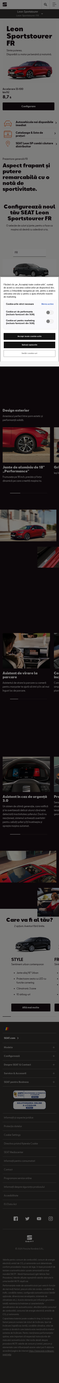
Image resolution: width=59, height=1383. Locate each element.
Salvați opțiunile (29, 345)
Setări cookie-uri (29, 353)
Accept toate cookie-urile (29, 336)
